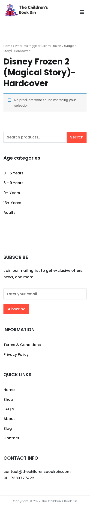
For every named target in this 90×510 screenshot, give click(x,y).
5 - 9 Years (13, 183)
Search (76, 137)
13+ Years (12, 202)
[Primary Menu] (82, 12)
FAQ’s (8, 409)
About (9, 418)
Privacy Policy (16, 354)
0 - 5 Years (13, 173)
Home (7, 46)
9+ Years (11, 193)
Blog (7, 428)
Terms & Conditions (22, 344)
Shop (8, 399)
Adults (9, 212)
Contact (11, 438)
